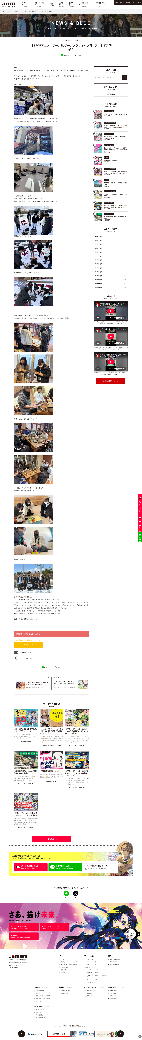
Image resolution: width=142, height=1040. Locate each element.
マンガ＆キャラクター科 (91, 970)
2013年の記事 (110, 287)
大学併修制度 (64, 967)
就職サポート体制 (65, 990)
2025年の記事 (110, 240)
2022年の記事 (110, 252)
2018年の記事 (110, 268)
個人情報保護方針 (40, 1017)
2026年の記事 (110, 236)
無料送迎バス (88, 996)
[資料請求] (140, 518)
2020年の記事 (110, 260)
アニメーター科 (89, 959)
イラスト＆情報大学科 (91, 982)
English (116, 2)
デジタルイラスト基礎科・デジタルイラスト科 (96, 976)
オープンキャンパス (90, 990)
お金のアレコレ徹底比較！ (43, 998)
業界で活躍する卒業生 (116, 959)
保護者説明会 (88, 993)
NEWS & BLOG (40, 1009)
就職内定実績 (64, 993)
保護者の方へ (113, 998)
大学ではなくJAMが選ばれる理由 (69, 964)
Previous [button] (21, 1033)
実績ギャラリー (114, 962)
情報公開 (38, 1012)
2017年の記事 (110, 272)
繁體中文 (128, 2)
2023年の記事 (110, 248)
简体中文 (122, 2)
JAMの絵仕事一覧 (114, 964)
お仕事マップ (64, 959)
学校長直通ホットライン (42, 1015)
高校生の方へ (113, 990)
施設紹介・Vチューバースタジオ (69, 962)
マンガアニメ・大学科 (91, 979)
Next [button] (120, 1033)
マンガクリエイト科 (90, 964)
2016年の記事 (110, 276)
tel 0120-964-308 (15, 965)
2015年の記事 (110, 280)
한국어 (133, 2)
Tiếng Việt (139, 2)
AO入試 (38, 993)
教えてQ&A (64, 970)
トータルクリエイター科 (91, 972)
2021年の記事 (110, 256)
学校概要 (63, 972)
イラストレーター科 (90, 962)
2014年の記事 (110, 284)
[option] (35, 1034)
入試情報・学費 (40, 990)
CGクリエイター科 (90, 967)
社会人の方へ (113, 993)
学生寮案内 (39, 1001)
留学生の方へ (113, 996)
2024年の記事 (110, 244)
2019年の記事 (110, 264)
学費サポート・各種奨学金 (43, 996)
